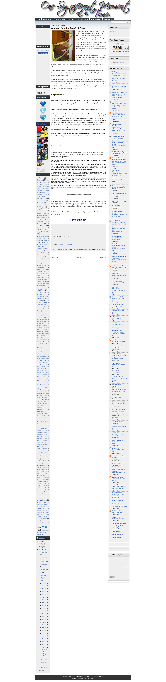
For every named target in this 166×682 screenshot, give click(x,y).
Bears (40, 202)
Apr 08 (44, 630)
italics (46, 341)
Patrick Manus (46, 393)
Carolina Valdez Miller (119, 485)
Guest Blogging (40, 323)
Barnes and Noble (41, 200)
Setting (45, 434)
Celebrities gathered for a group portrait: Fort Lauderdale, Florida (119, 357)
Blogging (39, 211)
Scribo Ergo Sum (81, 204)
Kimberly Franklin (117, 346)
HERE (58, 214)
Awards (39, 198)
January (43, 667)
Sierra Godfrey (116, 463)
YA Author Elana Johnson (117, 212)
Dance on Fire (40, 261)
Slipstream (39, 444)
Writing (45, 527)
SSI (37, 454)
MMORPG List (75, 678)
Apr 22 (44, 600)
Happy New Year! (117, 372)
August (43, 569)
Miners (44, 368)
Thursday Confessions (118, 411)
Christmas (46, 234)
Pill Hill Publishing (42, 399)
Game (46, 308)
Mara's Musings (117, 492)
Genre (39, 311)
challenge (39, 229)
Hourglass (46, 333)
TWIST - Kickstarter (117, 138)
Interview (39, 341)
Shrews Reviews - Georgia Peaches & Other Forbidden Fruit (119, 173)
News (40, 383)
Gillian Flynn (40, 313)
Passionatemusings (118, 310)
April (42, 580)
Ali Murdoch (39, 186)
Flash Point (39, 296)
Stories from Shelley (118, 297)
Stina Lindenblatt (117, 534)
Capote (47, 221)
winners (38, 518)
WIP (44, 519)
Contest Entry (45, 242)
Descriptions (40, 267)
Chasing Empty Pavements (117, 538)
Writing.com (40, 534)
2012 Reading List (96, 19)
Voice (38, 514)
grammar (39, 321)
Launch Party (46, 352)
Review (47, 422)
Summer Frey (46, 467)
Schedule (44, 428)
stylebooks (39, 463)
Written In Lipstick (118, 477)
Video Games (91, 678)
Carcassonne (40, 227)
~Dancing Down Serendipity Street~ (118, 331)
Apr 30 (44, 583)
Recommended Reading (43, 417)
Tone (46, 489)
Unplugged (46, 498)
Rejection (43, 420)
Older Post (103, 257)
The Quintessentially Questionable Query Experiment (118, 245)
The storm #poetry (117, 231)
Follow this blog (43, 53)
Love (45, 364)
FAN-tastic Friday (44, 283)
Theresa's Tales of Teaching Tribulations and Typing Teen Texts (119, 159)
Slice (46, 442)
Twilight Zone (46, 496)
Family (47, 281)
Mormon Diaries (40, 372)
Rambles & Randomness (116, 169)
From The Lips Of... (43, 304)
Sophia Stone (41, 450)
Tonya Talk (115, 448)
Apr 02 (44, 644)
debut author (45, 263)
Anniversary (44, 192)
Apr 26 (44, 594)
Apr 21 (44, 602)
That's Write (115, 287)
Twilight (38, 496)
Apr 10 (44, 625)
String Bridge (43, 461)
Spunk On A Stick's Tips (119, 92)
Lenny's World (116, 205)
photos (45, 397)
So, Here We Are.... (117, 306)
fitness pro (46, 292)
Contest (46, 240)
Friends (45, 302)
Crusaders (39, 255)
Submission (46, 463)
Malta (38, 366)
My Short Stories (61, 19)
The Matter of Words (118, 518)
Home (38, 19)
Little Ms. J (115, 415)
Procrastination (40, 405)
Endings (39, 275)
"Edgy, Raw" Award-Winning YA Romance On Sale (119, 290)
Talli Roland (43, 475)
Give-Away (46, 315)
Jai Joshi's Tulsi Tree (118, 377)
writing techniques (43, 532)
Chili (41, 234)
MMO (101, 676)
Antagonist (39, 194)
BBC (48, 200)
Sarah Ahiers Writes (118, 266)
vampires (43, 506)
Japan (40, 346)
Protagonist (39, 407)
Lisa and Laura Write (118, 409)
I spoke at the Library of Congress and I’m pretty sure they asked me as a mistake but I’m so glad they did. (119, 77)
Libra (46, 356)
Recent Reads (41, 124)
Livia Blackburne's (89, 62)
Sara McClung (116, 397)
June (42, 575)
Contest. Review (43, 244)
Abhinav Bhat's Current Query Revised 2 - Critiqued (119, 250)
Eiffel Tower (45, 273)
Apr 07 (44, 633)
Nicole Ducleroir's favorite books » (41, 170)
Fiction (40, 290)
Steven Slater (46, 459)
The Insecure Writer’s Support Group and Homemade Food (118, 95)
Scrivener (39, 430)
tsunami (38, 491)
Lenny (45, 354)
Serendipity (39, 434)
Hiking (45, 329)
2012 (40, 544)
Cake (42, 221)
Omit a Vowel (40, 387)
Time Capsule (40, 489)
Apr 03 (44, 641)
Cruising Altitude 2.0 (118, 136)
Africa (45, 184)
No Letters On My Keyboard (117, 422)
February (43, 662)
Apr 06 (44, 636)
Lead (40, 354)
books (40, 215)
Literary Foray (43, 360)
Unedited (114, 340)
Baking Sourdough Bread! (119, 153)
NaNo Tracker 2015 (117, 318)
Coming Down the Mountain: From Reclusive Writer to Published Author (118, 126)
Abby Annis (115, 316)
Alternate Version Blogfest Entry (68, 28)
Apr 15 (44, 614)
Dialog (38, 269)
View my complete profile (118, 34)
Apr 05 (44, 639)
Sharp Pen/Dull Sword (119, 201)
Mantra (43, 366)
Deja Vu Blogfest (43, 265)
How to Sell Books (117, 465)
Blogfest (43, 209)
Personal (39, 397)
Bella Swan (39, 205)
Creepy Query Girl (117, 304)
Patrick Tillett (116, 221)
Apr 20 (44, 605)
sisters (39, 442)
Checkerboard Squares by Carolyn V (119, 194)
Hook (40, 333)
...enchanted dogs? (117, 207)
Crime (41, 250)
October (43, 562)
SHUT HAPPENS (117, 512)
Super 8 (40, 469)
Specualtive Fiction (42, 452)
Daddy (45, 258)
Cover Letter (41, 246)
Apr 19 (44, 608)
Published (39, 409)
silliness (45, 440)
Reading (46, 413)
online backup (46, 389)
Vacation (46, 504)
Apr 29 (44, 586)
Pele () (114, 312)
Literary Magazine (43, 362)
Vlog (47, 512)
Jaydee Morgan (117, 353)
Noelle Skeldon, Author (119, 506)
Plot (38, 401)
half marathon (43, 325)
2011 (40, 547)
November (44, 557)
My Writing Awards (83, 19)
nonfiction (46, 383)
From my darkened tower (119, 502)
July (42, 572)
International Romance (42, 339)
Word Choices (40, 520)
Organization (42, 391)
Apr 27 (44, 591)
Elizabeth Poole (117, 371)
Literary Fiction (45, 358)
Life (37, 358)
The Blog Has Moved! (118, 472)
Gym (48, 323)
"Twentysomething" (118, 401)
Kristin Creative (117, 281)
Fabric (45, 279)
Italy (38, 343)
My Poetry (71, 19)
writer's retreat (40, 525)
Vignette (39, 508)
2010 (40, 549)
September (44, 564)
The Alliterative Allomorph (116, 385)
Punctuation (40, 411)
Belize (45, 202)
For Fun (46, 296)
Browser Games (83, 678)
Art (39, 196)
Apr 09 (44, 627)
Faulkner (41, 285)
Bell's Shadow (116, 531)
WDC (42, 514)
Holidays (46, 331)
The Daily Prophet (117, 440)
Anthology (46, 194)
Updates (39, 502)
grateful (45, 321)
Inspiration (40, 337)
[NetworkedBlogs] (43, 50)
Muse (38, 376)
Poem (45, 401)
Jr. (43, 348)
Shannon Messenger (118, 186)
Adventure (39, 184)
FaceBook (39, 281)
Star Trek (44, 454)
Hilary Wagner (116, 363)
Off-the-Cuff (43, 385)
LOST (40, 364)
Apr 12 (44, 622)
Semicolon (44, 432)
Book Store (46, 213)
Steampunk (39, 457)
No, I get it (115, 196)
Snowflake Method (42, 448)
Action (44, 182)
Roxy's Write (116, 517)
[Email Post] (67, 236)
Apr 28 (44, 589)
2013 (40, 541)
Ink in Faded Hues (117, 500)
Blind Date (115, 417)
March (42, 660)
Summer (39, 467)
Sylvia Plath (45, 473)
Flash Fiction (43, 294)
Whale (45, 516)
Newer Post (54, 257)
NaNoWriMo (46, 380)
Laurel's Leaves (117, 113)
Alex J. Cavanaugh (118, 102)
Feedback (39, 287)
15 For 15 (40, 178)
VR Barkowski (116, 511)
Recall (43, 415)
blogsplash (39, 213)
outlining (39, 393)
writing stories (45, 530)
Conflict (38, 240)
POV (46, 403)
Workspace (44, 522)
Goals (45, 319)
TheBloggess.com (117, 72)
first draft (39, 292)
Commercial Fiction (43, 236)
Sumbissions (43, 465)
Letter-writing (40, 356)
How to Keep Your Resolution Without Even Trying (119, 426)
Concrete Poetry (41, 238)
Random (39, 413)
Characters (45, 232)
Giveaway (41, 317)
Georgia (45, 311)
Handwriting (39, 327)
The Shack (45, 487)
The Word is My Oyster (119, 152)
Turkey (45, 494)
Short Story (40, 436)
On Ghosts (115, 459)
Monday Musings (42, 370)
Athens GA (44, 196)
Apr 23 (44, 597)
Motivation (44, 374)
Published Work (108, 19)
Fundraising (39, 308)
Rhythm (41, 424)
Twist (40, 498)
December (44, 552)
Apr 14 (44, 616)
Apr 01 (44, 647)
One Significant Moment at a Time (82, 676)
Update (42, 500)
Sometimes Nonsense (119, 523)
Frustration (43, 306)
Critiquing (45, 252)
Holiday (39, 331)
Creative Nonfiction (43, 248)
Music (43, 376)
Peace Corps (43, 395)
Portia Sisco (115, 273)
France (39, 298)
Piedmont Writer (117, 236)
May (42, 578)
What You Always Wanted (119, 283)
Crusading (39, 256)
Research (39, 422)
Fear (46, 285)
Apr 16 (44, 611)
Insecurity (43, 335)
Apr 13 (44, 619)
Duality (44, 271)
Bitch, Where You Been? (119, 341)
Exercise (39, 279)
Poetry (39, 403)
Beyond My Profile (48, 19)
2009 (40, 670)
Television (39, 477)
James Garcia (45, 343)
